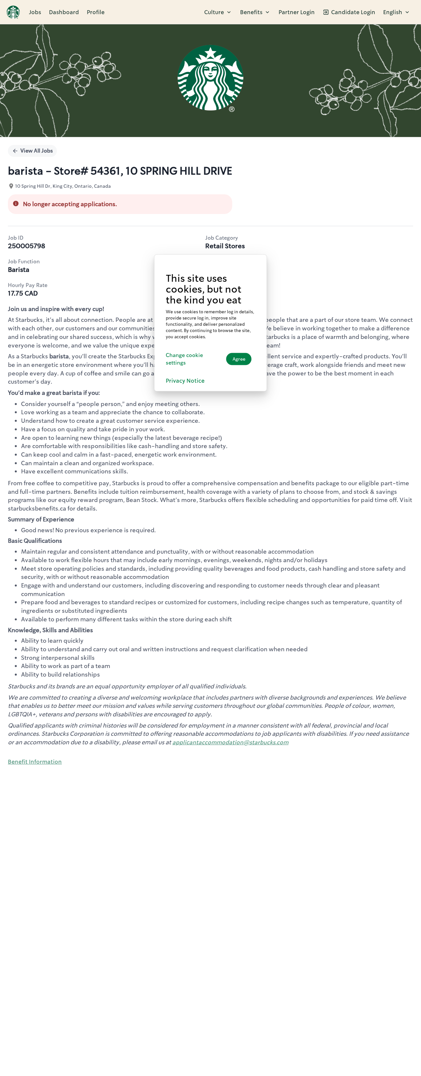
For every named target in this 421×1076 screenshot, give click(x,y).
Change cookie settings (184, 358)
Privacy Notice (185, 380)
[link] (13, 12)
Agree (239, 359)
